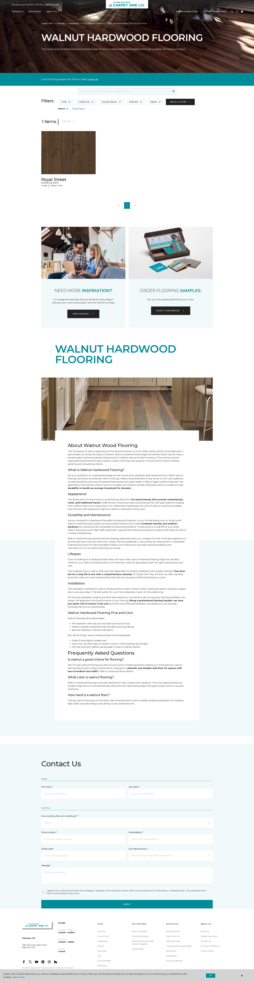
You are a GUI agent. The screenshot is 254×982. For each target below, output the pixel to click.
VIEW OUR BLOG (81, 314)
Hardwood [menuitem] (102, 941)
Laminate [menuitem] (101, 951)
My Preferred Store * (138, 849)
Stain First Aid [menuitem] (173, 936)
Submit (127, 904)
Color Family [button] (109, 102)
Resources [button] (35, 11)
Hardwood (74, 23)
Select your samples (168, 310)
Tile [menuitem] (99, 956)
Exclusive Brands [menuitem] (174, 961)
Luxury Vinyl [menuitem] (103, 936)
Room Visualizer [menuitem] (139, 931)
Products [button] (17, 11)
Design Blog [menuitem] (138, 949)
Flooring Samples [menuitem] (140, 936)
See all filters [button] (178, 102)
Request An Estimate (214, 11)
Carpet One (46, 23)
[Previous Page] (119, 205)
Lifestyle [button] (84, 102)
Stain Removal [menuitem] (173, 931)
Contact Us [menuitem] (206, 941)
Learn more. (18, 977)
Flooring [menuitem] (101, 931)
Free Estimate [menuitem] (104, 961)
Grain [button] (153, 102)
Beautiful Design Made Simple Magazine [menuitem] (143, 942)
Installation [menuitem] (171, 956)
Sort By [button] (66, 121)
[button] (232, 12)
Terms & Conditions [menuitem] (210, 946)
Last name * (134, 787)
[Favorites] (236, 12)
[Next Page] (135, 205)
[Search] (173, 91)
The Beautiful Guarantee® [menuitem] (178, 946)
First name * (47, 787)
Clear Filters (78, 109)
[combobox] (124, 91)
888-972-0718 (52, 5)
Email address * (136, 832)
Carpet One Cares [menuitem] (209, 936)
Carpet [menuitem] (100, 946)
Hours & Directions (187, 11)
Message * (46, 865)
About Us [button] (52, 11)
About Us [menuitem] (205, 931)
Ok (210, 975)
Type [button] (64, 102)
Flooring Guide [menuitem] (173, 941)
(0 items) (242, 11)
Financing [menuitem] (102, 966)
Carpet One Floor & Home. (42, 968)
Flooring (61, 23)
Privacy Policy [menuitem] (207, 951)
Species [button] (133, 102)
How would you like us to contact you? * (59, 816)
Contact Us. (93, 79)
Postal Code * (47, 849)
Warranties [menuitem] (171, 951)
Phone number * (49, 832)
